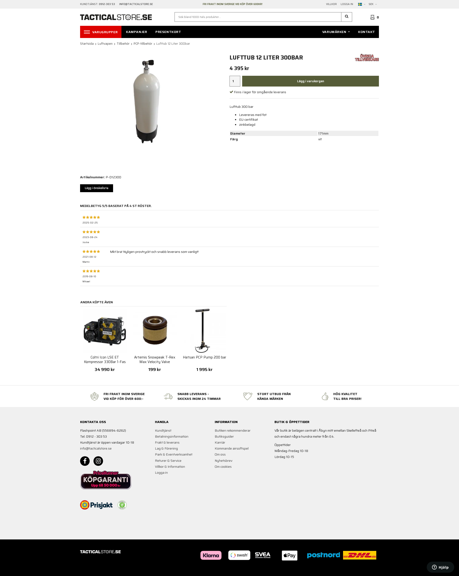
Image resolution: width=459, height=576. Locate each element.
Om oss (220, 454)
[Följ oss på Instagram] (98, 461)
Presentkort (168, 31)
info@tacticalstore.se (96, 448)
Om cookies (223, 466)
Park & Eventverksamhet (173, 454)
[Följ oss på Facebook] (85, 461)
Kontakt (366, 31)
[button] (346, 17)
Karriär (220, 442)
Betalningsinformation (171, 436)
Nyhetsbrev (223, 460)
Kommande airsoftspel (232, 448)
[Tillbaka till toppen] (372, 569)
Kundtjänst (163, 430)
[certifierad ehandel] (122, 505)
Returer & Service (168, 460)
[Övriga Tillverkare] (367, 57)
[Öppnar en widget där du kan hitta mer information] (440, 568)
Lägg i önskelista (96, 187)
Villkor (331, 4)
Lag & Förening (166, 448)
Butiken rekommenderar (233, 430)
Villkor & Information (170, 466)
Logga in (347, 4)
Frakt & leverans (167, 442)
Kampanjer (136, 31)
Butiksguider (224, 436)
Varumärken (334, 31)
